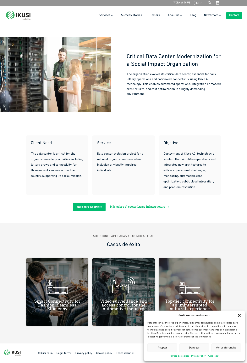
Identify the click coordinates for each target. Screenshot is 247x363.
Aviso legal (213, 356)
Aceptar (162, 347)
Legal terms (64, 353)
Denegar (194, 347)
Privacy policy (83, 353)
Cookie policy (104, 353)
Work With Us (181, 3)
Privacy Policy (198, 356)
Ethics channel (125, 353)
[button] (239, 315)
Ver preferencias (226, 347)
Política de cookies (179, 356)
